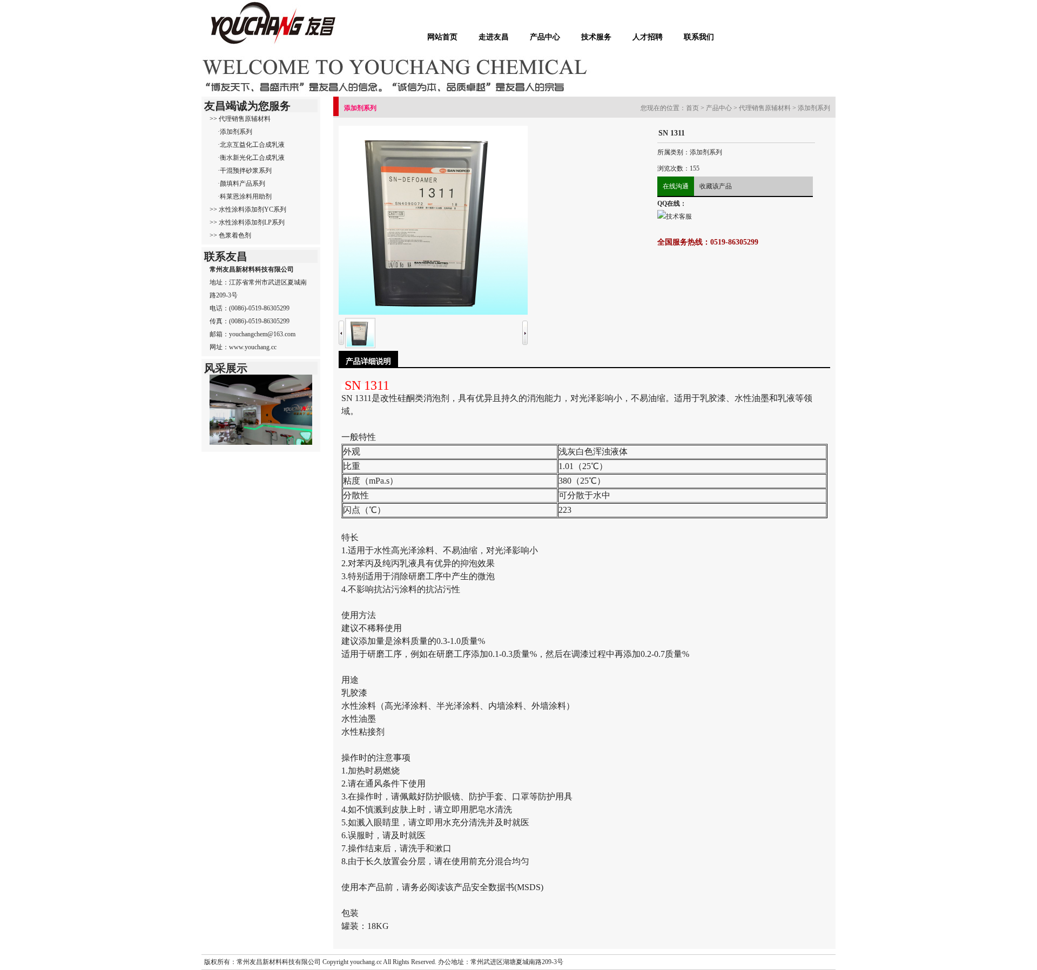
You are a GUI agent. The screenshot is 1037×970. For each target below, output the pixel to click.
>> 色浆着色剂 (230, 235)
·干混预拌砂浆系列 (245, 170)
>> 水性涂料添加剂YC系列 (248, 209)
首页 (692, 108)
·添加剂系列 (235, 131)
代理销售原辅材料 (765, 108)
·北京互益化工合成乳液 (251, 144)
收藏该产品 (715, 186)
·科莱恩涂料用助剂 (245, 196)
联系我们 (699, 36)
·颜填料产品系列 (241, 183)
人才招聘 (647, 36)
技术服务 (596, 36)
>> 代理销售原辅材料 (240, 119)
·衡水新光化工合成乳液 (251, 157)
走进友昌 (494, 36)
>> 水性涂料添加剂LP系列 (247, 222)
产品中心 (545, 36)
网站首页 (442, 36)
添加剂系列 (814, 108)
